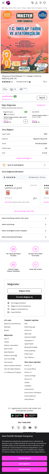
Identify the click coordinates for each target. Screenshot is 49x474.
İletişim (6, 330)
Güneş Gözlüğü (30, 376)
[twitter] (18, 429)
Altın (26, 324)
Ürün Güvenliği (9, 359)
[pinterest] (35, 429)
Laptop (26, 382)
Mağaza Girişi (24, 291)
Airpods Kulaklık (30, 337)
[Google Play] (17, 416)
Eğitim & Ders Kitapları (34, 8)
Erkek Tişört (28, 354)
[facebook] (12, 429)
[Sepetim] (32, 3)
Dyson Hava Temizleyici (32, 393)
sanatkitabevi (7, 96)
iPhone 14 (28, 330)
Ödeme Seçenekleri (11, 345)
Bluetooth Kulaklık (30, 347)
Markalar (7, 327)
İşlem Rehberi (9, 352)
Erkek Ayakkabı (29, 351)
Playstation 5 (29, 341)
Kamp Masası (29, 399)
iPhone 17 (28, 372)
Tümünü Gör (41, 105)
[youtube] (30, 429)
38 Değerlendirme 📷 (23, 82)
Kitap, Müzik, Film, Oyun (12, 8)
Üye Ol (6, 339)
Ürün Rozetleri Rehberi (12, 369)
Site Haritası (8, 362)
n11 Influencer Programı (12, 372)
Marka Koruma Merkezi (12, 324)
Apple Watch (28, 344)
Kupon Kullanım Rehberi (12, 366)
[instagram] (24, 429)
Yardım (6, 342)
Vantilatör (27, 386)
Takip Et (42, 98)
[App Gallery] (31, 416)
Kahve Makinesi (30, 396)
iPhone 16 (28, 379)
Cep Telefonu (29, 357)
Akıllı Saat (27, 334)
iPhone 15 (28, 366)
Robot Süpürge (29, 327)
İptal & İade (8, 349)
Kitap (24, 8)
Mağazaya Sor (8, 99)
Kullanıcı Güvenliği (10, 356)
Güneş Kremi (29, 389)
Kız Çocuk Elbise (30, 369)
